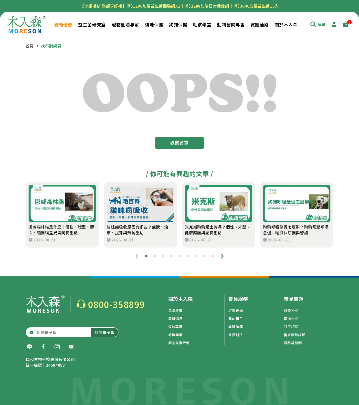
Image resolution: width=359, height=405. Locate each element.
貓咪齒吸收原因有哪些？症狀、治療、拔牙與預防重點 (137, 230)
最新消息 (175, 318)
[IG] (57, 346)
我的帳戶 (235, 318)
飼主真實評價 (179, 342)
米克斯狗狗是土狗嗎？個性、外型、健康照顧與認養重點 (218, 230)
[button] (146, 256)
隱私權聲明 (293, 342)
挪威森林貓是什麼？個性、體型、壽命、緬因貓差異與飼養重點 (61, 230)
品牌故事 (175, 310)
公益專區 (175, 326)
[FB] (43, 346)
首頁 (30, 46)
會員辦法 (235, 334)
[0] (346, 24)
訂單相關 (291, 326)
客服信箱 (235, 326)
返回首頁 (179, 143)
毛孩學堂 (175, 334)
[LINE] (29, 346)
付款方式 (291, 310)
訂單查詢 (235, 310)
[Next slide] (222, 256)
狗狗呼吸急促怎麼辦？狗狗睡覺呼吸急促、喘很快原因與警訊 (296, 230)
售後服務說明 (295, 334)
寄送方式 (291, 318)
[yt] (71, 346)
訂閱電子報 (104, 332)
